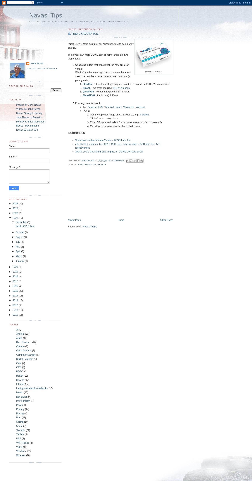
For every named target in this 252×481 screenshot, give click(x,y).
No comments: (117, 160)
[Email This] (128, 161)
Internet (20, 384)
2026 (16, 203)
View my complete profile (42, 68)
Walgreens (128, 107)
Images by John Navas (28, 104)
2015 (16, 290)
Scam (19, 426)
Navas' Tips (45, 15)
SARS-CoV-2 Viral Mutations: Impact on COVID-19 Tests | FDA (109, 151)
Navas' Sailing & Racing (29, 113)
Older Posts (166, 220)
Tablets (20, 434)
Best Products (87, 165)
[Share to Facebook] (138, 161)
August (20, 237)
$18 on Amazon (121, 88)
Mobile (19, 392)
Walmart (140, 107)
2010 (16, 314)
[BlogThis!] (131, 161)
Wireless (20, 455)
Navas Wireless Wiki (27, 130)
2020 (16, 267)
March (19, 256)
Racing (20, 413)
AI (17, 329)
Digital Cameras (24, 359)
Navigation (21, 396)
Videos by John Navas (28, 109)
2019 (16, 271)
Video (19, 447)
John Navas (37, 63)
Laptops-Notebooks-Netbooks (32, 388)
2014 (16, 295)
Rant (18, 417)
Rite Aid (109, 107)
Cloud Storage (23, 350)
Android (20, 333)
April (18, 251)
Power (19, 405)
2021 (16, 218)
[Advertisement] (95, 193)
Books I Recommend (27, 125)
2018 (16, 276)
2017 (16, 281)
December (21, 222)
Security (20, 430)
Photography (23, 400)
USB (18, 438)
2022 (16, 213)
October (20, 232)
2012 (16, 305)
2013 (16, 300)
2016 (16, 286)
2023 (16, 208)
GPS (18, 367)
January (20, 261)
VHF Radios (22, 442)
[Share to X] (135, 161)
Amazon (92, 107)
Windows (21, 451)
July (18, 241)
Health (102, 165)
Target (118, 107)
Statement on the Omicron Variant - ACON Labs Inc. (103, 140)
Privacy (20, 409)
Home (121, 220)
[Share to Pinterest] (142, 161)
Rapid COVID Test (85, 34)
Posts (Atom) (90, 226)
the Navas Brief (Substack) (30, 121)
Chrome (20, 346)
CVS (100, 107)
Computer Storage (26, 354)
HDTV (19, 371)
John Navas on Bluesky (29, 117)
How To (20, 380)
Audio (19, 338)
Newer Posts (75, 220)
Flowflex (144, 114)
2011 (16, 310)
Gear (18, 363)
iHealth (87, 88)
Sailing (19, 421)
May (18, 246)
